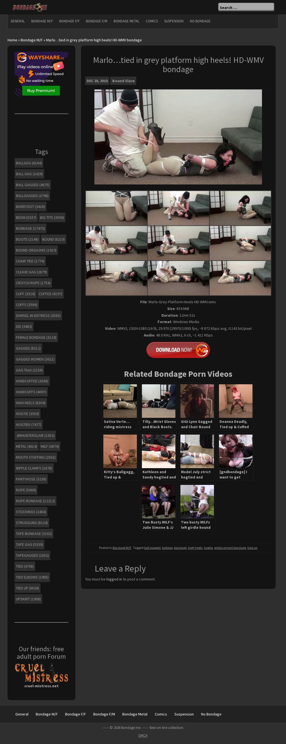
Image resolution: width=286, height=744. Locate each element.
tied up (252, 548)
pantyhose (31, 479)
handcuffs (31, 391)
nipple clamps (34, 468)
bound (53, 239)
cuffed (50, 293)
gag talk (29, 370)
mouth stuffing (36, 457)
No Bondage (200, 21)
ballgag (167, 548)
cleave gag (31, 271)
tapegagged (32, 555)
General (18, 21)
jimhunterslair (35, 435)
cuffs (26, 304)
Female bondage (36, 337)
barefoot (30, 206)
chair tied (30, 261)
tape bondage (34, 533)
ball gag (29, 173)
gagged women (35, 359)
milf (50, 446)
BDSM (26, 217)
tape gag (29, 544)
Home (12, 39)
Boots (27, 239)
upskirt (28, 598)
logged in (114, 579)
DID (24, 326)
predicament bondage (230, 548)
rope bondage (35, 500)
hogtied (28, 424)
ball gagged (152, 548)
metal (26, 446)
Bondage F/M (96, 21)
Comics (152, 21)
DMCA (143, 735)
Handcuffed (32, 380)
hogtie (208, 548)
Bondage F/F (69, 21)
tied (25, 566)
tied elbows (32, 577)
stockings (31, 511)
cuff (25, 293)
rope (26, 489)
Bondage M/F (42, 21)
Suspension (173, 21)
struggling (32, 522)
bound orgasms (36, 250)
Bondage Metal (126, 21)
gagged (28, 348)
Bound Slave (123, 80)
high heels (195, 548)
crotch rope (33, 282)
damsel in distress (38, 315)
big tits (52, 217)
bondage (180, 548)
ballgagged (32, 195)
